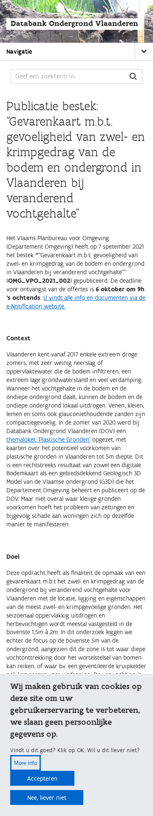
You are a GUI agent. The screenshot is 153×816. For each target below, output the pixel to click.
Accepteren (42, 779)
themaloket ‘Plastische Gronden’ (48, 440)
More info (25, 763)
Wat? (133, 76)
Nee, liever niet (46, 798)
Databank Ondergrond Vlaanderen (74, 24)
